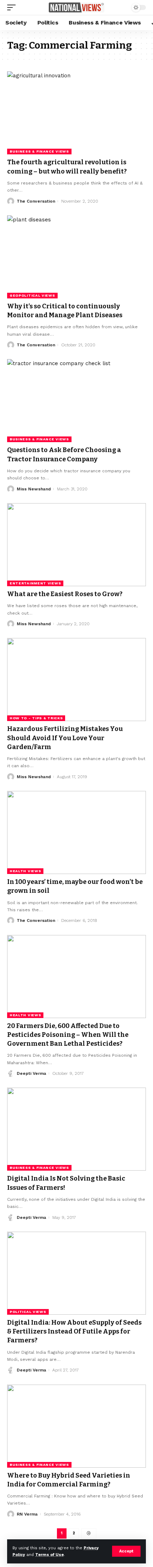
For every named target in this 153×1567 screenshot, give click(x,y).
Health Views (25, 871)
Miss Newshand (34, 488)
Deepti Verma (31, 1073)
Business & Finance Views (39, 151)
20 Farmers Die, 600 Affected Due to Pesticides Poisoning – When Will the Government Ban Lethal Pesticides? (67, 1035)
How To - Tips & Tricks (36, 718)
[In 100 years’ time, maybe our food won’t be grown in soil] (76, 832)
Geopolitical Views (32, 295)
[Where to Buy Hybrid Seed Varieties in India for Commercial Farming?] (76, 1426)
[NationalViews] (76, 7)
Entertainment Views (35, 583)
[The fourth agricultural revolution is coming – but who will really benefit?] (76, 112)
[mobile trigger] (13, 7)
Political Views (28, 1312)
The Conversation (36, 201)
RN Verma (27, 1514)
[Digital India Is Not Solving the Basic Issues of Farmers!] (76, 1129)
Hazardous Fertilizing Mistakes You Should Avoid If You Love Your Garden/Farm (65, 737)
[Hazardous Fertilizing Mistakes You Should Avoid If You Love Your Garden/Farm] (76, 679)
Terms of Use (49, 1554)
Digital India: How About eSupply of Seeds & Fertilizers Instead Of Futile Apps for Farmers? (74, 1331)
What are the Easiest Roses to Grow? (64, 594)
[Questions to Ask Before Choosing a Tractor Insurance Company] (76, 400)
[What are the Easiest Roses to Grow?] (76, 544)
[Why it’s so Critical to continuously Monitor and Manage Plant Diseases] (76, 256)
